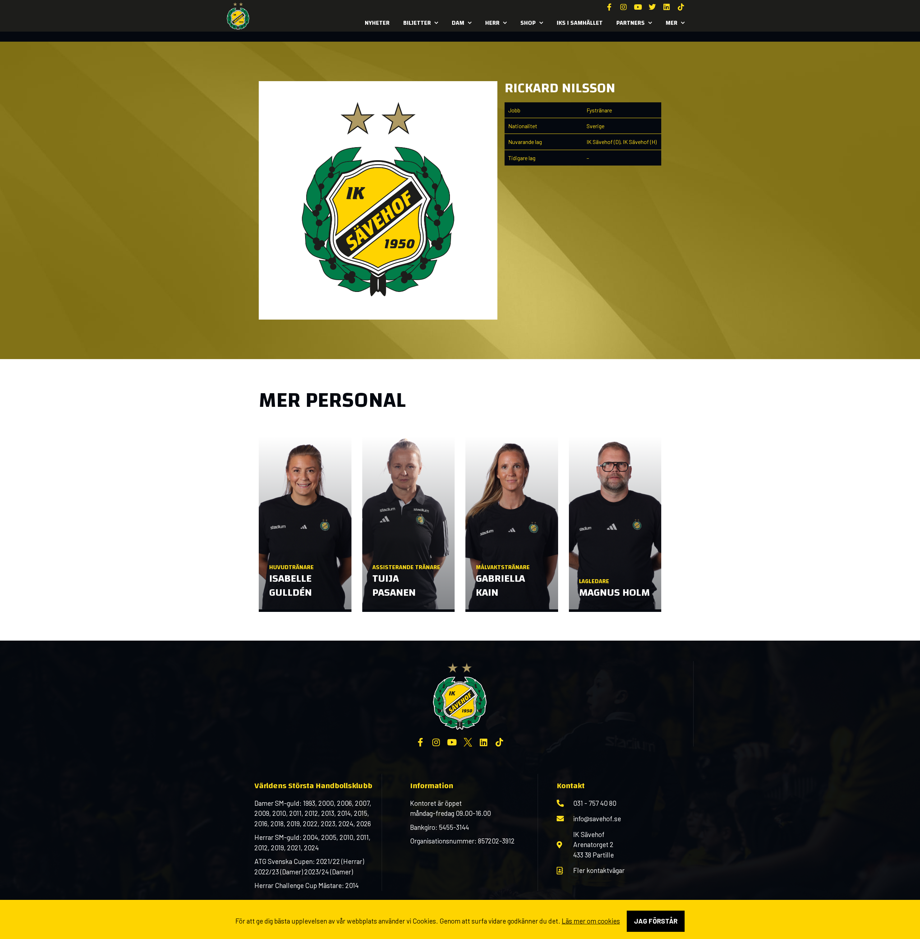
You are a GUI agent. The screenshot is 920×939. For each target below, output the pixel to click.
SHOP (528, 22)
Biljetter (417, 22)
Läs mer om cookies (591, 921)
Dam (458, 22)
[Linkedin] (666, 7)
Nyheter (377, 22)
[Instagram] (623, 7)
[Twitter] (652, 7)
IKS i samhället (580, 22)
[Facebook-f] (609, 7)
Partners (630, 22)
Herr (492, 22)
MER (671, 22)
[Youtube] (638, 7)
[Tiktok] (681, 7)
